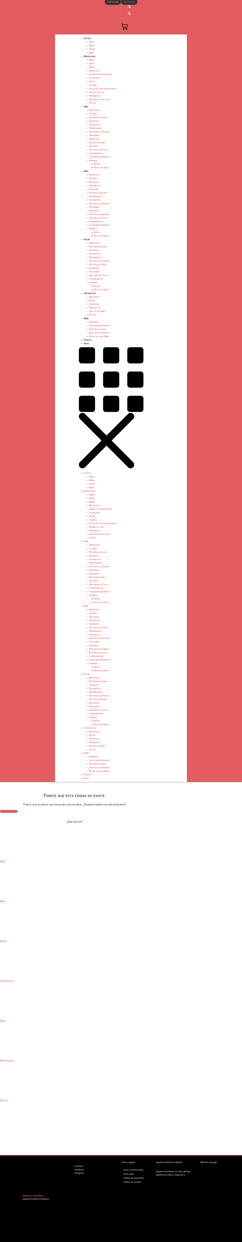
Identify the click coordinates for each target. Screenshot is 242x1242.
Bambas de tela (96, 92)
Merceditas (94, 95)
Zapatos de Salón (98, 264)
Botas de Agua (101, 167)
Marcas (88, 340)
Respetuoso (89, 56)
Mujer (92, 49)
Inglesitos (94, 139)
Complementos (96, 153)
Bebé (91, 52)
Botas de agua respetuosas (103, 88)
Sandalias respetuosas (100, 74)
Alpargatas (95, 124)
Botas (92, 81)
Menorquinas (95, 128)
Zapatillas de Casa (98, 149)
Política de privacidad (134, 1178)
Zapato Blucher (97, 142)
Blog (86, 343)
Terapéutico (90, 293)
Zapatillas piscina (97, 329)
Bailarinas (94, 182)
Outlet (87, 38)
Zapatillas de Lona (98, 117)
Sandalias (94, 121)
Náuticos (93, 146)
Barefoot (93, 322)
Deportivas (94, 70)
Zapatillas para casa (99, 99)
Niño (86, 106)
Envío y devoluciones (133, 1169)
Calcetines (94, 77)
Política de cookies (132, 1182)
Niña (86, 171)
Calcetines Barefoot (99, 156)
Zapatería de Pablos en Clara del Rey (173, 1171)
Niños (92, 45)
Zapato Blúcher (97, 311)
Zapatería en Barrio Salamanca (170, 1174)
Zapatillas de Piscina (99, 131)
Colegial (93, 85)
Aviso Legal (129, 1174)
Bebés (92, 67)
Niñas (92, 42)
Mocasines (94, 135)
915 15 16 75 (112, 7)
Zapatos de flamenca (99, 214)
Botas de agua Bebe (99, 336)
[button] (133, 408)
